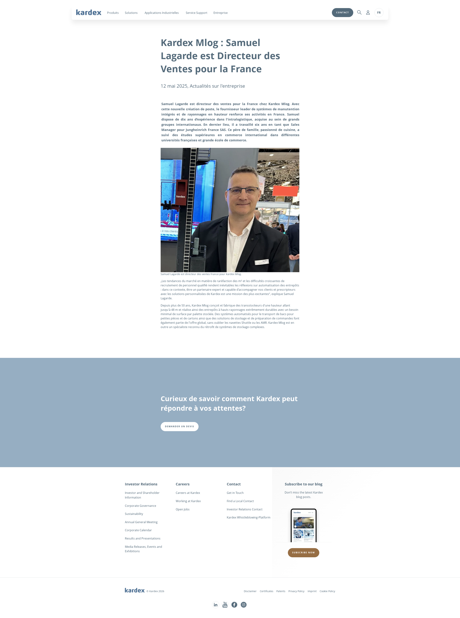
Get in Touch (235, 493)
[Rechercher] (359, 13)
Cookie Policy (327, 591)
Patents (280, 591)
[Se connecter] (368, 13)
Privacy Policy (296, 591)
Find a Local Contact (240, 501)
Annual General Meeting (141, 522)
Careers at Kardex (188, 493)
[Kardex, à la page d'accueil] (88, 12)
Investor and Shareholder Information (142, 495)
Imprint (312, 591)
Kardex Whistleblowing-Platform (248, 517)
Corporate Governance (140, 506)
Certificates (266, 591)
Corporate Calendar (138, 530)
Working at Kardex (188, 501)
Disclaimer (250, 591)
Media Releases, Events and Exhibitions (143, 549)
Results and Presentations (142, 538)
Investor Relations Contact (245, 509)
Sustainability (134, 514)
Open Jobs (183, 509)
